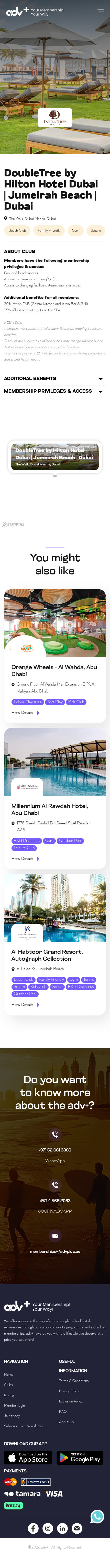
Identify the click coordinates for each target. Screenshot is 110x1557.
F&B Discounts (27, 841)
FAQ (63, 1412)
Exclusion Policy (70, 1401)
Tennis (88, 979)
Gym (49, 841)
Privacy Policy (69, 1391)
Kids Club (76, 702)
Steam (19, 987)
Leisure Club (24, 848)
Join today (12, 1416)
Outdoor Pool (70, 841)
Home (9, 1375)
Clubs (8, 1385)
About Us (66, 1422)
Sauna (57, 987)
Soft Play (55, 702)
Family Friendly (51, 979)
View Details (22, 712)
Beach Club (23, 979)
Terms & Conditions (74, 1381)
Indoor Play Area (28, 702)
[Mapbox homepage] (13, 525)
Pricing (9, 1395)
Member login (14, 1405)
